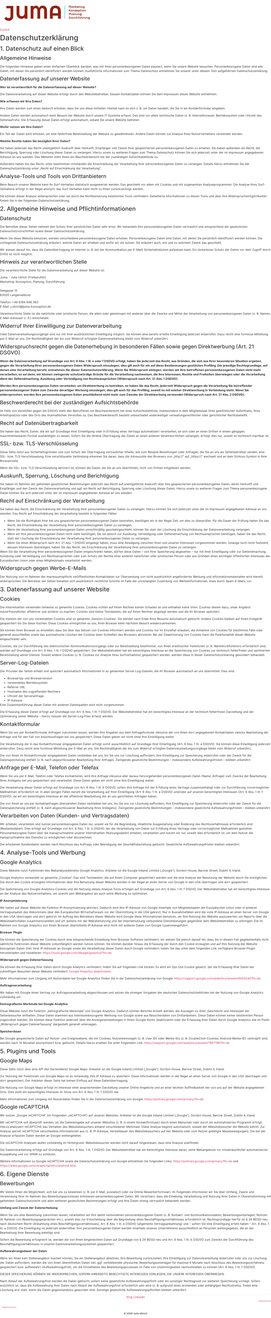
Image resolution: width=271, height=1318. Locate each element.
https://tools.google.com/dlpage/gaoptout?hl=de (77, 953)
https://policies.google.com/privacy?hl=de (173, 1099)
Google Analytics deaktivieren (90, 971)
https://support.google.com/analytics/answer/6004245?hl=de (217, 978)
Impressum (264, 1300)
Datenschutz (9, 1307)
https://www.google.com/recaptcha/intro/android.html (38, 1165)
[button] (5, 29)
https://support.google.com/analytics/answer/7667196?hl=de (187, 1043)
